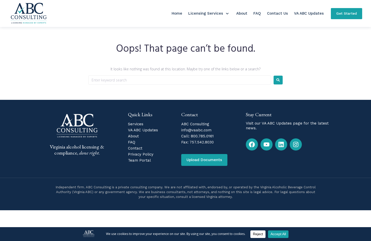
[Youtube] (266, 144)
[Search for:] (179, 80)
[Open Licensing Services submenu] (227, 14)
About (241, 13)
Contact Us (277, 13)
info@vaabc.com (196, 130)
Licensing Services (205, 13)
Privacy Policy (140, 154)
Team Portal (139, 160)
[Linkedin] (281, 144)
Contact (135, 148)
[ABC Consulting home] (28, 13)
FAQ (257, 13)
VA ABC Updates (309, 13)
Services (135, 124)
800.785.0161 (202, 136)
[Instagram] (296, 144)
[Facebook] (252, 144)
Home (177, 13)
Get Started (346, 13)
